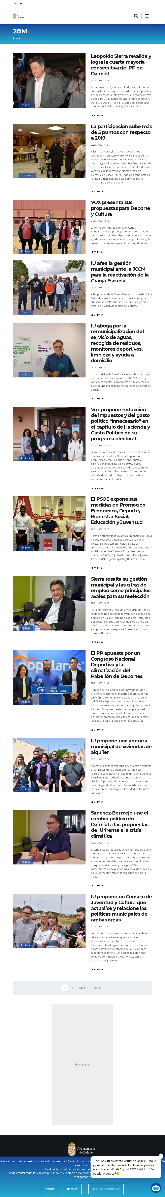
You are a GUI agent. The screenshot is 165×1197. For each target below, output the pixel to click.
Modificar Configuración (106, 1189)
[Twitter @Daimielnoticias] (21, 4)
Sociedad (27, 175)
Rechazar (72, 1189)
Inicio (16, 38)
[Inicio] (19, 15)
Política (25, 105)
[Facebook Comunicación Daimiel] (15, 4)
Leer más (96, 115)
